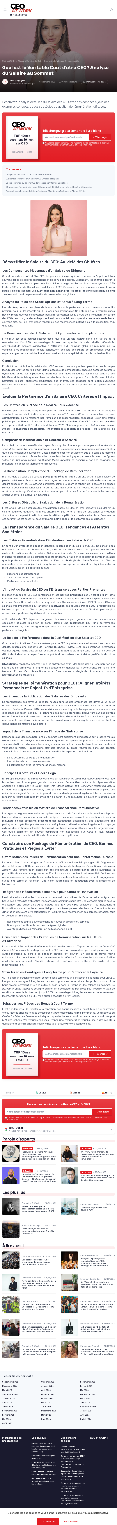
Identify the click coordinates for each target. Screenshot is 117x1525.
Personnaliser (71, 1521)
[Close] (90, 750)
